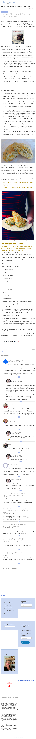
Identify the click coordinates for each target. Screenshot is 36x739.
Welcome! (3, 6)
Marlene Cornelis (16, 380)
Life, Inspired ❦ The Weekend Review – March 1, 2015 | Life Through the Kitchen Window (15, 495)
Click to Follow (25, 642)
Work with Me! (4, 8)
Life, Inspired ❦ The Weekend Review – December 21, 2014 (8, 351)
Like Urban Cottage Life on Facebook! (26, 680)
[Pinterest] (34, 8)
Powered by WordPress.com (18, 737)
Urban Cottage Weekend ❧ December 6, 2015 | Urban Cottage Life (15, 525)
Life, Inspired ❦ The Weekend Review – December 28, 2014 (28, 351)
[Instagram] (30, 8)
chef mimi (11, 420)
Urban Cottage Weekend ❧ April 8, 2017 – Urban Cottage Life (15, 553)
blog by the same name (14, 27)
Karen (10, 444)
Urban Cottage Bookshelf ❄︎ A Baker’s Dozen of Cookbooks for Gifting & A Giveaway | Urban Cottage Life (14, 539)
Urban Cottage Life (8, 2)
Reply (20, 401)
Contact (29, 6)
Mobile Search (20, 6)
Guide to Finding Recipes (11, 6)
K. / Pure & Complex (14, 464)
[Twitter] (32, 8)
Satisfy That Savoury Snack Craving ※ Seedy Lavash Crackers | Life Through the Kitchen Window (16, 510)
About (25, 6)
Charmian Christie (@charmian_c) (17, 360)
